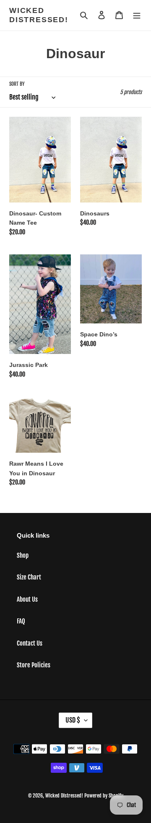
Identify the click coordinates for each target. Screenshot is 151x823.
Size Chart (29, 577)
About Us (27, 599)
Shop (23, 555)
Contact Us (29, 643)
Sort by (17, 84)
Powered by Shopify (103, 795)
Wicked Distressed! (38, 15)
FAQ (21, 621)
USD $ (72, 720)
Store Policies (33, 665)
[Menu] (137, 15)
